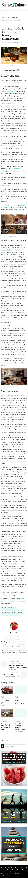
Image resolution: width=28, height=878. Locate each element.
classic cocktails (17, 612)
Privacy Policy (14, 872)
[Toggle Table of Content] (17, 70)
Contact (11, 874)
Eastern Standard (8, 91)
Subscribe (3, 874)
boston (4, 607)
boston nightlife (19, 610)
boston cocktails (7, 610)
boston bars (11, 607)
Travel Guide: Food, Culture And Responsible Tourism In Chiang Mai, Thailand (20, 727)
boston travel (6, 612)
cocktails (5, 615)
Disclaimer (18, 874)
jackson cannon (14, 615)
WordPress (22, 870)
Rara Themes (8, 870)
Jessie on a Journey (14, 639)
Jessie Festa (6, 42)
